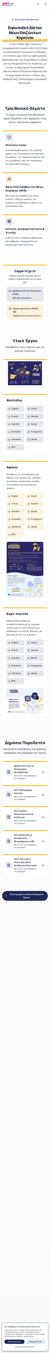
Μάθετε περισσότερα (25, 1336)
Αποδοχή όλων (14, 1342)
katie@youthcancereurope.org (27, 315)
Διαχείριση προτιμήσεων (25, 1347)
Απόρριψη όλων (35, 1342)
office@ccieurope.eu (22, 298)
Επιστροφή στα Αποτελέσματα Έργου (26, 896)
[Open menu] (45, 4)
